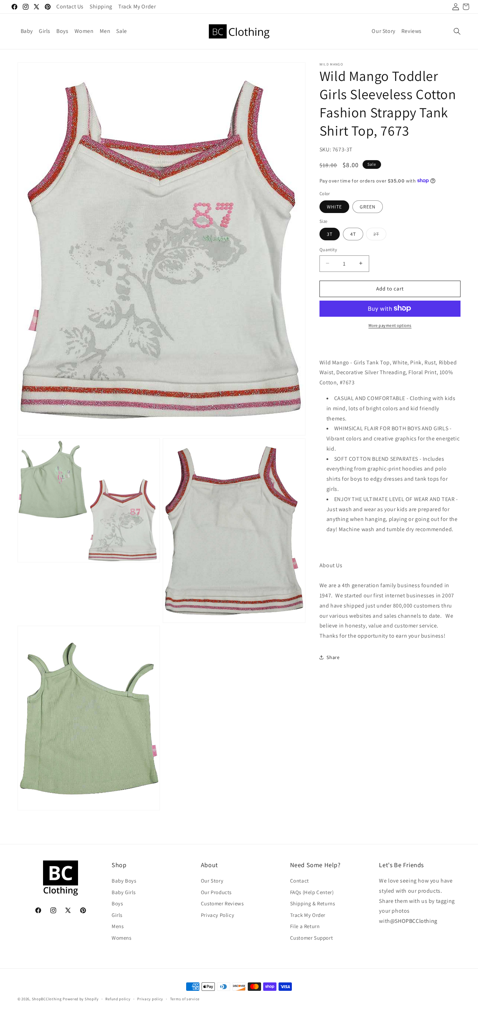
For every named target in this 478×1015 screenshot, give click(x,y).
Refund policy (117, 998)
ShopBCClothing (47, 998)
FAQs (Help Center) (312, 892)
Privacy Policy (217, 914)
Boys (117, 903)
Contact (299, 880)
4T (353, 234)
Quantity (328, 249)
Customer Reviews (222, 903)
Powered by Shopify (81, 998)
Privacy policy (150, 998)
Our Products (216, 892)
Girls (117, 914)
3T (329, 234)
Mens (118, 926)
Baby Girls (124, 892)
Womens (122, 937)
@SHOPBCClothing (413, 921)
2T (379, 235)
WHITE (334, 206)
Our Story (212, 880)
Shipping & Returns (312, 903)
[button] (457, 31)
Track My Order (307, 914)
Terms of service (184, 998)
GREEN (367, 206)
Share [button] (332, 657)
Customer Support (311, 937)
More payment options (390, 325)
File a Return (305, 926)
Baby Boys (124, 880)
